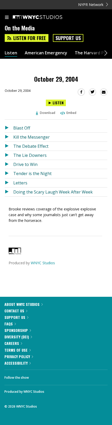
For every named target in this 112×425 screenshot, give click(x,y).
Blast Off (21, 128)
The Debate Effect (30, 146)
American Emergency (46, 53)
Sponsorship (16, 330)
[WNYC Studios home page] (44, 17)
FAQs (8, 323)
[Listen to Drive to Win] (9, 164)
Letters (20, 183)
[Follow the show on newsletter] (66, 376)
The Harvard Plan (92, 53)
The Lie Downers (30, 155)
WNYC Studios (43, 262)
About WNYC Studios (22, 304)
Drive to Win (25, 164)
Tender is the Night (32, 173)
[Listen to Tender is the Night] (9, 173)
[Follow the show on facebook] (38, 376)
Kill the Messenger (31, 137)
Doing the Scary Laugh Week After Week (53, 192)
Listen (11, 53)
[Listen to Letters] (9, 182)
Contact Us (14, 310)
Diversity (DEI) (16, 336)
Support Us (68, 38)
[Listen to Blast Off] (9, 128)
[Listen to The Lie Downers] (9, 155)
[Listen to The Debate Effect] (9, 146)
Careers (11, 343)
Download (47, 113)
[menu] (7, 17)
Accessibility (16, 363)
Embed (71, 113)
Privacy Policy (17, 356)
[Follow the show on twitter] (52, 376)
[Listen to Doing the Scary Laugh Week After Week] (9, 192)
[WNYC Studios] (15, 252)
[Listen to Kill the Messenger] (9, 137)
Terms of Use (16, 350)
